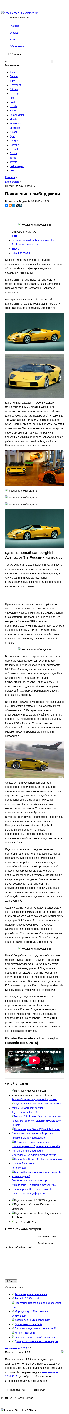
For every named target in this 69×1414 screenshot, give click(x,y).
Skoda (13, 153)
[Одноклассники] (10, 205)
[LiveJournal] (20, 205)
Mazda (13, 119)
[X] (17, 205)
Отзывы (14, 32)
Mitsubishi (15, 127)
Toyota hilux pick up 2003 (26, 1112)
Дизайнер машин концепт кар (29, 1180)
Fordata (16, 1125)
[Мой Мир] (13, 205)
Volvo (13, 170)
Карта (13, 39)
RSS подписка (47, 1200)
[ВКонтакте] (6, 205)
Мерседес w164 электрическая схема (34, 1155)
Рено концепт (20, 1167)
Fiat (12, 97)
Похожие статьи (21, 253)
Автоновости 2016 (16, 1348)
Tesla (13, 157)
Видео (15, 248)
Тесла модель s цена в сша (31, 1294)
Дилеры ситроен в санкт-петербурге (36, 1341)
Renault (14, 149)
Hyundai (14, 110)
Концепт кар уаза (25, 1333)
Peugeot (14, 140)
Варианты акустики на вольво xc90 (35, 1328)
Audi (12, 72)
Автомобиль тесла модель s (28, 1137)
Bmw (12, 80)
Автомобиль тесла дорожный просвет (34, 1099)
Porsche (14, 145)
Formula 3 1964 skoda (27, 1298)
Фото (14, 236)
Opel (12, 136)
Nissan (14, 132)
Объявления (17, 46)
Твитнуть (30, 1221)
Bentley (14, 76)
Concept (14, 93)
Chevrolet (15, 85)
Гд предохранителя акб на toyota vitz (36, 1337)
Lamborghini (17, 115)
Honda (13, 106)
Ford (12, 102)
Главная (15, 25)
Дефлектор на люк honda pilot (32, 1320)
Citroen (14, 89)
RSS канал (14, 54)
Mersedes (15, 123)
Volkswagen (17, 166)
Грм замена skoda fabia (28, 1324)
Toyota (13, 162)
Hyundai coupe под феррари (28, 1193)
